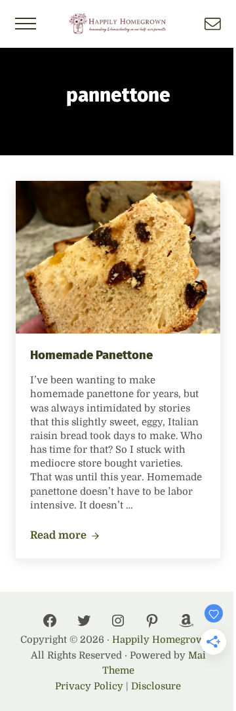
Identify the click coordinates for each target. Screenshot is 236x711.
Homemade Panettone (91, 355)
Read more (65, 536)
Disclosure (156, 686)
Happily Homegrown (161, 639)
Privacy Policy (89, 686)
